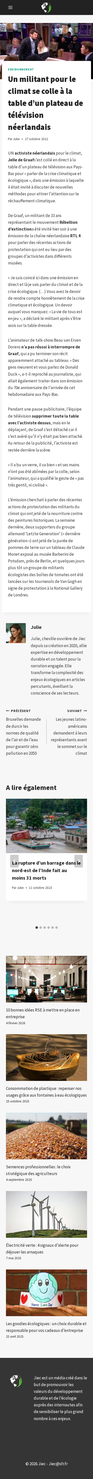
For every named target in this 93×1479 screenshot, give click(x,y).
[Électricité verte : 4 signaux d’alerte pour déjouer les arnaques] (46, 1214)
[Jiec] (46, 7)
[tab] (36, 927)
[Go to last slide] (14, 861)
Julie (36, 627)
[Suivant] (78, 861)
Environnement (21, 69)
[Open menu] (10, 7)
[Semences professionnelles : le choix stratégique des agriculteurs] (46, 1136)
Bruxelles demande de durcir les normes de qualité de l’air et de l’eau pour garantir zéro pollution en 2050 (23, 732)
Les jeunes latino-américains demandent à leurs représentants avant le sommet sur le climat (69, 732)
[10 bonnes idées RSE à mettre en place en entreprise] (46, 979)
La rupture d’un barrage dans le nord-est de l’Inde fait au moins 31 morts (46, 870)
